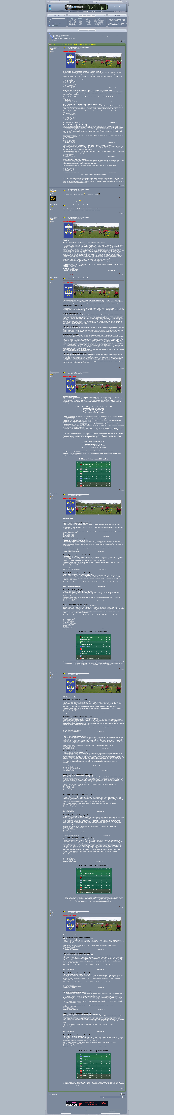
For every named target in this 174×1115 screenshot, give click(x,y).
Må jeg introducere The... (99, 23)
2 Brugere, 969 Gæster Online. (117, 20)
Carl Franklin (97, 840)
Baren (89, 23)
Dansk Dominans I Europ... (99, 20)
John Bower (120, 425)
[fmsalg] (87, 1106)
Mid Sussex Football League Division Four (93, 174)
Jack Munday (83, 423)
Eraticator (80, 21)
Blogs (89, 20)
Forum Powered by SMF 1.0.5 (107, 1113)
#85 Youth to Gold (99, 22)
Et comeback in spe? (99, 19)
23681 (124, 19)
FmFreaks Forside (56, 34)
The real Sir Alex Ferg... (99, 24)
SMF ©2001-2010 (116, 1113)
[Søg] (113, 12)
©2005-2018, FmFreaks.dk (66, 1113)
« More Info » (112, 1110)
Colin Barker (82, 420)
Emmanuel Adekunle (117, 663)
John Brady (91, 428)
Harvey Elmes (91, 420)
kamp (87, 612)
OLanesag (119, 24)
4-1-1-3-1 (78, 451)
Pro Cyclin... (88, 25)
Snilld (81, 23)
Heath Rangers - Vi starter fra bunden (64, 38)
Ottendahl (80, 25)
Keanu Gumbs (87, 421)
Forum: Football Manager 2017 (60, 35)
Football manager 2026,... (99, 21)
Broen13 (80, 22)
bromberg (80, 19)
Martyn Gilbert (99, 423)
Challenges (89, 24)
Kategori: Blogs (57, 36)
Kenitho (80, 20)
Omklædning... (89, 19)
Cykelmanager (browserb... (99, 25)
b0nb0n (52, 189)
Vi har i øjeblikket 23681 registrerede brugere (103, 2)
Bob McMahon (102, 425)
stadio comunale (54, 47)
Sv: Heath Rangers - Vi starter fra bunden (78, 47)
